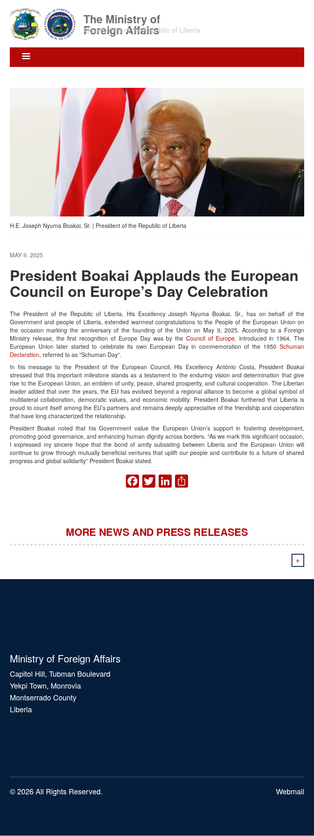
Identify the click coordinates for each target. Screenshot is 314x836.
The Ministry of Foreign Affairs (121, 18)
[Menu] (26, 57)
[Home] (45, 23)
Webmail (290, 791)
